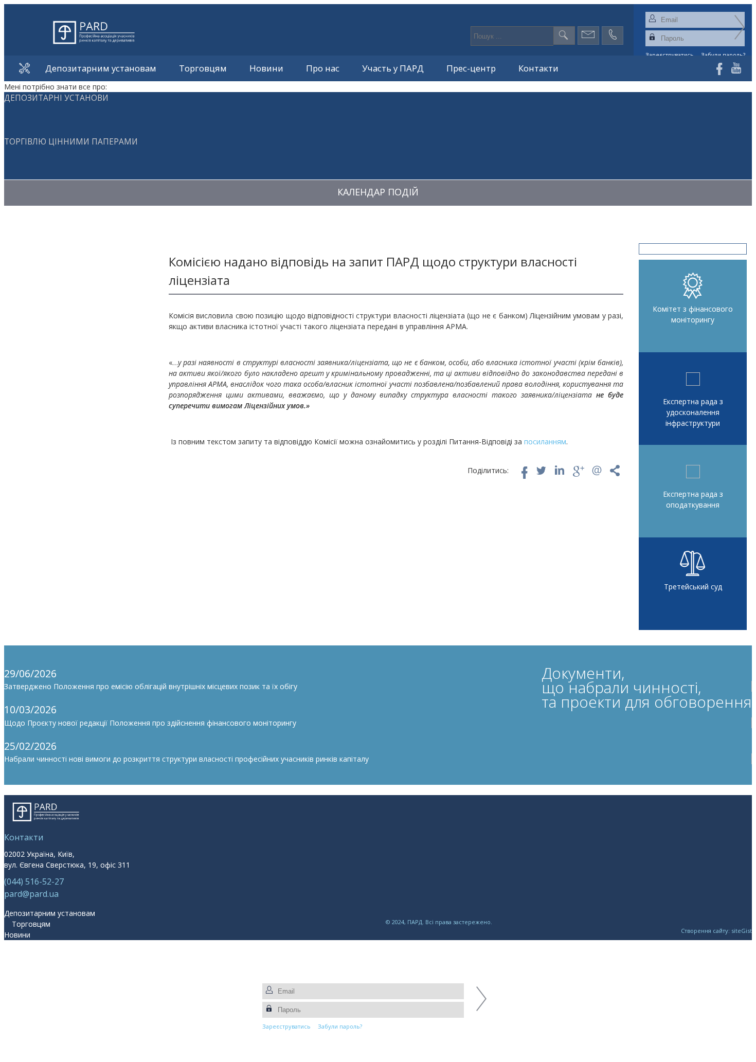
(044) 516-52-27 (34, 881)
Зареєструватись (286, 1026)
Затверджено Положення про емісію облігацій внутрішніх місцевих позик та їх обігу (150, 686)
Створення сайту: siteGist (716, 930)
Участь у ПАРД (393, 68)
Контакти (538, 68)
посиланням (545, 441)
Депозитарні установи (56, 98)
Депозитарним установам (100, 68)
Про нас (322, 68)
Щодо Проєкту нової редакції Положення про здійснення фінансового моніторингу (150, 723)
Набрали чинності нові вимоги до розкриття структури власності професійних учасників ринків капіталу (186, 759)
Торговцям (203, 68)
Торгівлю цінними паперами (71, 141)
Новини (266, 68)
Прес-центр (471, 68)
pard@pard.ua (31, 893)
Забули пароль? (340, 1026)
